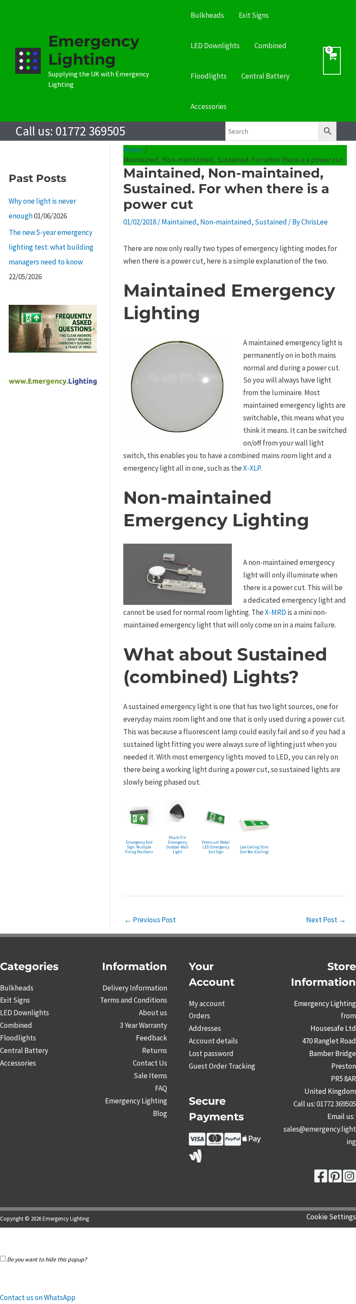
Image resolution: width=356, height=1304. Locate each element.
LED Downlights (215, 45)
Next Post (326, 919)
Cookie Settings (331, 1216)
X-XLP (251, 468)
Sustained (271, 222)
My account (207, 1003)
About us (153, 1012)
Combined (270, 45)
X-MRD (275, 612)
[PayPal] (232, 1142)
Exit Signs (254, 15)
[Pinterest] (335, 1179)
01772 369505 (90, 131)
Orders (199, 1015)
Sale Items (150, 1075)
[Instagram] (349, 1179)
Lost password (211, 1053)
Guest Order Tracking (222, 1066)
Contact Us (150, 1063)
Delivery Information (134, 988)
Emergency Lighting (93, 50)
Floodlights (209, 76)
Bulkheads (207, 15)
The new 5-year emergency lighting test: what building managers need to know (51, 247)
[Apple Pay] (251, 1142)
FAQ (161, 1088)
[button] (38, 1297)
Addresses (205, 1028)
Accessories (209, 106)
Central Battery (265, 76)
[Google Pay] (195, 1159)
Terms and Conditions (133, 1000)
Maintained (179, 222)
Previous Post (150, 919)
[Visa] (197, 1142)
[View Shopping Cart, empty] (332, 61)
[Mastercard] (215, 1142)
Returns (154, 1050)
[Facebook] (320, 1179)
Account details (213, 1041)
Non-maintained (225, 222)
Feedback (151, 1038)
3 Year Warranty (143, 1025)
